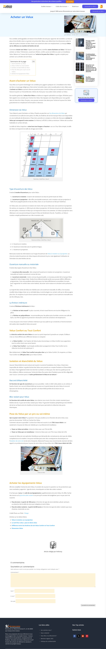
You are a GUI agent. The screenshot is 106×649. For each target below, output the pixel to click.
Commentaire (15, 572)
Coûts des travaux (61, 6)
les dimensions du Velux (57, 113)
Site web (13, 601)
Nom (12, 591)
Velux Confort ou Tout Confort (20, 65)
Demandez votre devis (23, 24)
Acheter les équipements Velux (20, 73)
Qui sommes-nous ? (46, 630)
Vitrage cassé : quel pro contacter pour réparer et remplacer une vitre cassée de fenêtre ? (91, 45)
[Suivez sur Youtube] (82, 636)
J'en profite (70, 1)
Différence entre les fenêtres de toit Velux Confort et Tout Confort (33, 525)
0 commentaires (84, 35)
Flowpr (26, 513)
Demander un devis (90, 6)
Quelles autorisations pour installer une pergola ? (90, 79)
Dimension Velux (17, 528)
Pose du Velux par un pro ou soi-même (21, 70)
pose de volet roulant (26, 495)
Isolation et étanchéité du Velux (21, 67)
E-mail (13, 596)
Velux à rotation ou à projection (57, 254)
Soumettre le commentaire (88, 605)
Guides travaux (46, 6)
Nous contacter (45, 633)
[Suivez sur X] (78, 636)
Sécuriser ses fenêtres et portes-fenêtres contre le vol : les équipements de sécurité (91, 68)
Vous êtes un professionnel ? (49, 636)
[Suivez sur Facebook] (74, 636)
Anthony (68, 35)
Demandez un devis (86, 100)
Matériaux (75, 6)
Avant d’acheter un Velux (19, 63)
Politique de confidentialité (48, 641)
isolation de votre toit (17, 441)
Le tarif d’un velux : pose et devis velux (24, 523)
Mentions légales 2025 (47, 638)
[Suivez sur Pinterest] (87, 636)
